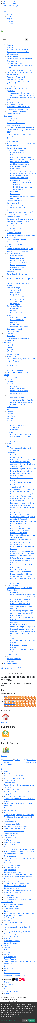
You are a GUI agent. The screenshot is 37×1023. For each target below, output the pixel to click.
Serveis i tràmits (7, 902)
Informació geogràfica (12, 941)
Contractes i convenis (12, 881)
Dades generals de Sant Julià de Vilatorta (18, 932)
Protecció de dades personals (14, 828)
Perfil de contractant (11, 867)
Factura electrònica (11, 906)
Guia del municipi (10, 934)
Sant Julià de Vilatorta (11, 936)
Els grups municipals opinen (14, 831)
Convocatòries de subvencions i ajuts (17, 890)
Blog (5, 966)
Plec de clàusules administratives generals (19, 851)
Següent (10, 764)
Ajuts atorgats (9, 895)
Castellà (10, 16)
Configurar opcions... (8, 1020)
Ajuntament (5, 771)
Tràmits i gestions (10, 918)
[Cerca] (26, 39)
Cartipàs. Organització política (15, 778)
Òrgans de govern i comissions (15, 808)
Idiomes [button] (7, 12)
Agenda (7, 699)
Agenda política (9, 701)
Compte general (10, 870)
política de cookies (19, 1016)
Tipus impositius (10, 856)
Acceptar (31, 1020)
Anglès (9, 19)
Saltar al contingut (9, 3)
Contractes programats (12, 872)
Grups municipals (10, 810)
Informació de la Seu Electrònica (15, 826)
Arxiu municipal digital (12, 824)
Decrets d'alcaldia (10, 844)
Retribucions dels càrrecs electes (16, 796)
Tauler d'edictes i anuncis (13, 842)
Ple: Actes (7, 840)
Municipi (4, 925)
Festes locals (8, 812)
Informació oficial (7, 835)
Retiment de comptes (12, 790)
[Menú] (2, 43)
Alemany (10, 21)
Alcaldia (7, 773)
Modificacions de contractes (14, 879)
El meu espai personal (12, 909)
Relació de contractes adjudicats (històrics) (19, 874)
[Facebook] (17, 979)
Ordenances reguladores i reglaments (18, 899)
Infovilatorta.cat (10, 954)
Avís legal (7, 993)
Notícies (20, 668)
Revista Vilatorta (10, 959)
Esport (22, 760)
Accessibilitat (8, 984)
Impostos (7, 920)
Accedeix (4, 723)
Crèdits (6, 982)
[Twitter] (13, 979)
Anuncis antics (9, 704)
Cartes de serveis (10, 822)
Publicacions (8, 706)
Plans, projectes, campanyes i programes (19, 815)
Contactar (4, 9)
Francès (10, 23)
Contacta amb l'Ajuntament (14, 922)
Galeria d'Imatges (10, 943)
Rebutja (24, 1020)
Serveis (6, 911)
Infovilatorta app (10, 957)
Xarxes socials (9, 968)
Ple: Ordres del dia (10, 838)
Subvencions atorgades (12, 893)
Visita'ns (7, 938)
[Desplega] (14, 668)
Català (9, 14)
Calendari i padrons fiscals (13, 854)
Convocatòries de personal (13, 863)
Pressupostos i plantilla (12, 865)
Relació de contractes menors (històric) (18, 877)
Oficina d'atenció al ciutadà (14, 904)
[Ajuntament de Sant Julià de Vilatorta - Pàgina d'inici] (13, 34)
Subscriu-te (5, 739)
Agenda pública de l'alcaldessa (15, 776)
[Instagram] (23, 979)
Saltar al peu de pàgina (11, 6)
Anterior (4, 764)
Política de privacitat (11, 991)
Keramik (7, 948)
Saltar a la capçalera (10, 1)
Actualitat (8, 668)
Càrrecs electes (9, 780)
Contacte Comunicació (12, 973)
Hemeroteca (8, 970)
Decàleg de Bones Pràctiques (14, 975)
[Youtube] (20, 979)
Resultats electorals (11, 833)
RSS (5, 986)
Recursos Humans (10, 783)
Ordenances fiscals (11, 897)
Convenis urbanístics (11, 888)
